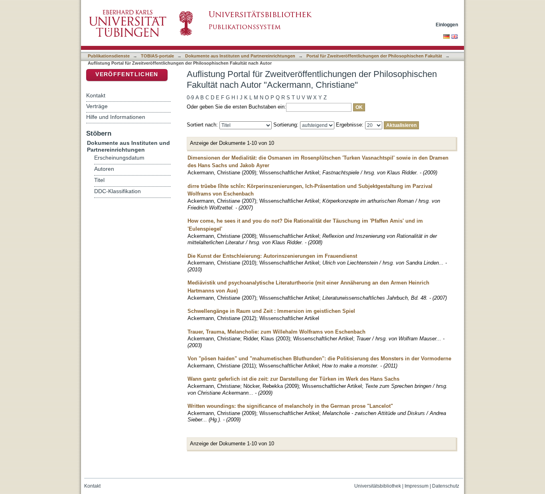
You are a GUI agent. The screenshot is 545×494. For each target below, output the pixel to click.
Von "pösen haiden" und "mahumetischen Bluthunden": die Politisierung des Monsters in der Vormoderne (319, 359)
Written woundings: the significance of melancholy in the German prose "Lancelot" (290, 406)
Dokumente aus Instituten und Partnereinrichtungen (240, 55)
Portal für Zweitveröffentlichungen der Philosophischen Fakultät (374, 55)
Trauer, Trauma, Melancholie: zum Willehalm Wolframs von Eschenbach (276, 332)
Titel (99, 180)
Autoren (104, 169)
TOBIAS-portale (157, 55)
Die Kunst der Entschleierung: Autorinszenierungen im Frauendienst (272, 256)
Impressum (416, 486)
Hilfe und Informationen (115, 117)
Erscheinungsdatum (119, 158)
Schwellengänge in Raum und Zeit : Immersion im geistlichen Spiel (271, 311)
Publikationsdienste (109, 55)
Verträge (97, 106)
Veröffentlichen (126, 74)
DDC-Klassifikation (117, 191)
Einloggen (447, 24)
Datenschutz (445, 486)
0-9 (190, 98)
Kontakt (95, 95)
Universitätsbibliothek (377, 486)
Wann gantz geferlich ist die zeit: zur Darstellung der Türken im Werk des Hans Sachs (293, 379)
